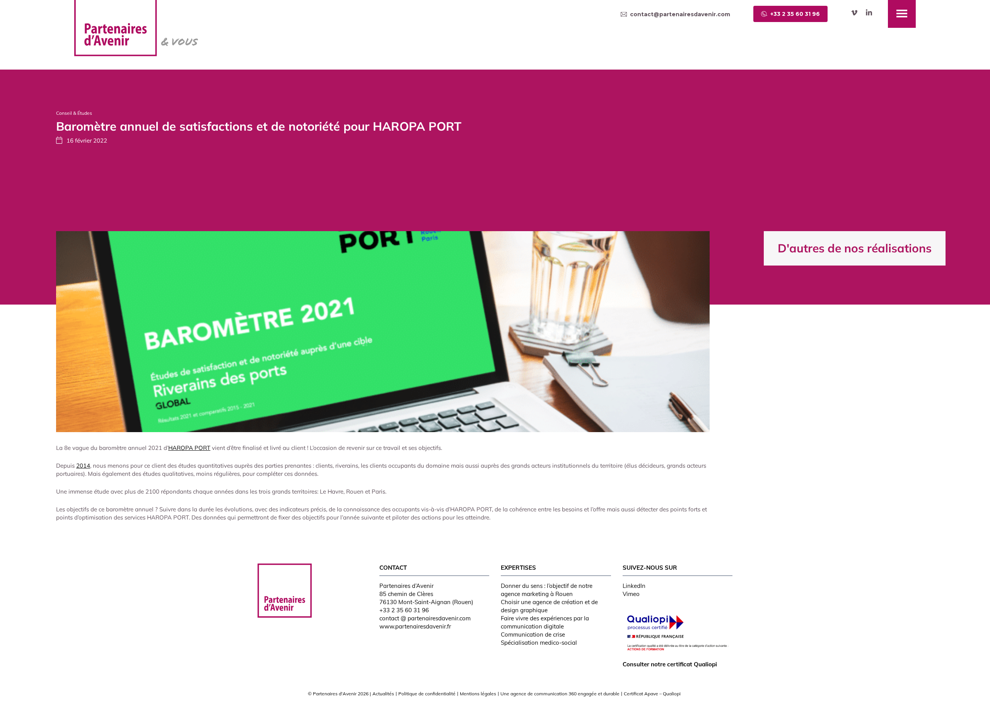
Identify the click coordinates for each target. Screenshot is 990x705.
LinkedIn (634, 585)
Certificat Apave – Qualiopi (652, 693)
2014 (83, 465)
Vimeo (631, 594)
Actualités (383, 693)
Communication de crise (533, 634)
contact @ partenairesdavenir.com (425, 618)
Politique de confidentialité (427, 693)
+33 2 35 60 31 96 (404, 610)
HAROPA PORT (189, 447)
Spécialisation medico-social (539, 642)
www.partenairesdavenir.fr (415, 626)
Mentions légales (478, 693)
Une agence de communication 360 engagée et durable (560, 693)
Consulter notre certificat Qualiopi (670, 664)
